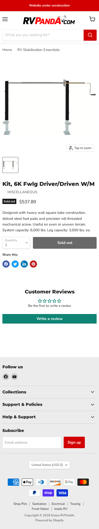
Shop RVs (20, 504)
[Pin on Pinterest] (33, 264)
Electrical (58, 504)
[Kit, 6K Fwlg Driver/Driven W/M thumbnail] (10, 165)
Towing (75, 504)
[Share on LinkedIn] (24, 264)
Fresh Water (40, 509)
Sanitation (39, 504)
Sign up (74, 442)
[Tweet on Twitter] (15, 264)
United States (47, 465)
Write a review (50, 318)
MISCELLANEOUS (22, 192)
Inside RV (61, 509)
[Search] (90, 35)
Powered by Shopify (49, 520)
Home (7, 50)
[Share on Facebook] (6, 264)
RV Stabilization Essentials (38, 50)
